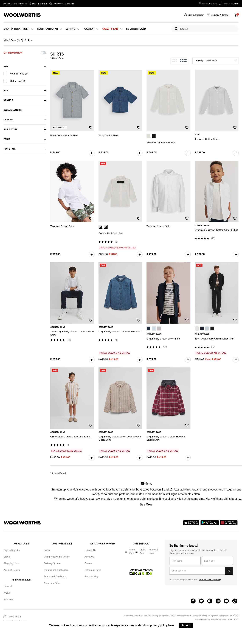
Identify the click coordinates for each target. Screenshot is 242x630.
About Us (89, 556)
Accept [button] (185, 625)
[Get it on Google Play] (210, 522)
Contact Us (90, 550)
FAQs (47, 550)
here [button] (171, 625)
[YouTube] (228, 601)
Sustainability (91, 576)
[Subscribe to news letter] (229, 571)
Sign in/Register (12, 550)
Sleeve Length (13, 110)
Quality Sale (110, 29)
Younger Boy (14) (20, 73)
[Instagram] (220, 601)
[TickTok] (236, 601)
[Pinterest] (211, 601)
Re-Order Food (136, 29)
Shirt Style (11, 129)
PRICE (7, 139)
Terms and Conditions (55, 576)
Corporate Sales (52, 583)
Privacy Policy (233, 619)
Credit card (143, 551)
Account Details (12, 570)
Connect (8, 586)
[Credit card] (136, 552)
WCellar (88, 29)
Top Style (10, 149)
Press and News (93, 570)
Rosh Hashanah (47, 29)
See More (146, 504)
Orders (7, 556)
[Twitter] (203, 601)
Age (6, 66)
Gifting (71, 29)
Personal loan (153, 551)
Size (6, 90)
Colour (8, 119)
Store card (132, 551)
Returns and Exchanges (56, 570)
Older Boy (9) (17, 81)
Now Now (8, 599)
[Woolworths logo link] (22, 15)
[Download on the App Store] (191, 522)
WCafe (7, 592)
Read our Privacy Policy (210, 580)
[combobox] (208, 29)
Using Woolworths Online (57, 556)
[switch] (43, 52)
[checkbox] (5, 73)
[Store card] (126, 552)
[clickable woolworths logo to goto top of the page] (22, 523)
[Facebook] (195, 601)
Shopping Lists (11, 563)
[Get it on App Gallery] (229, 522)
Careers (88, 563)
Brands (8, 100)
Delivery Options (52, 563)
